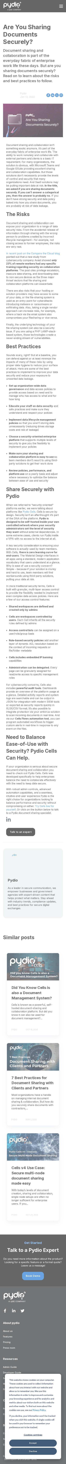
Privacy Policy (39, 1410)
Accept (33, 1443)
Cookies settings (33, 1434)
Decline (33, 1451)
